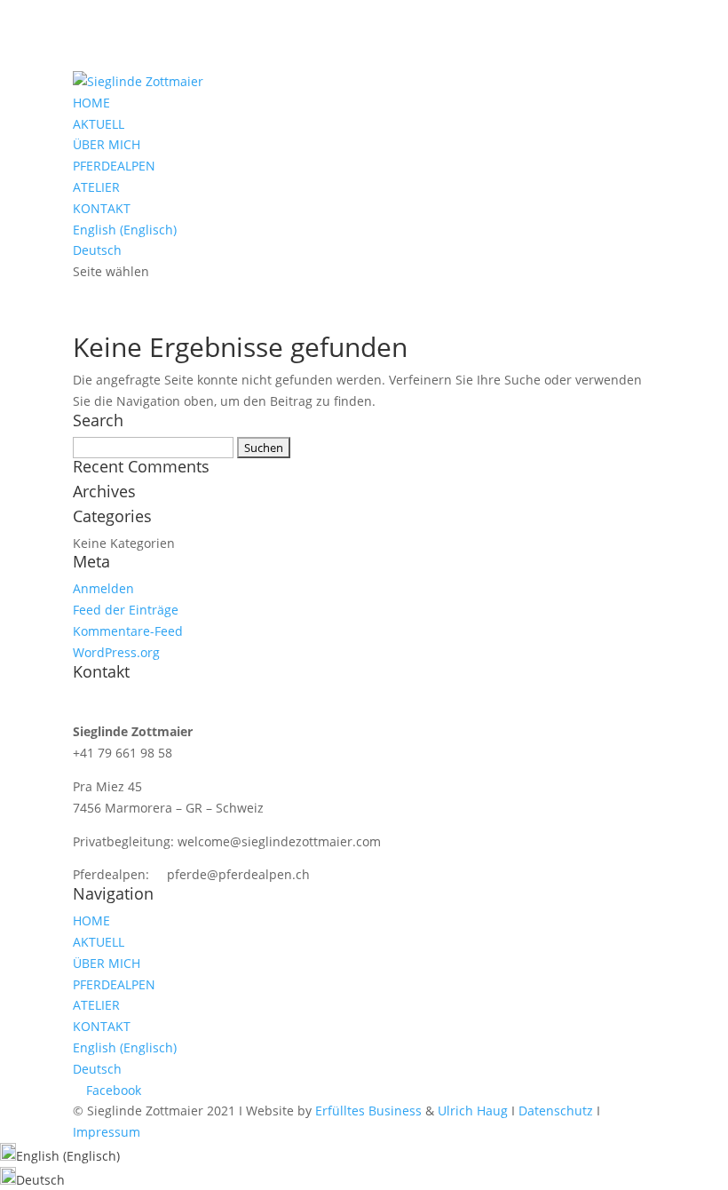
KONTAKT (102, 208)
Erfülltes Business (368, 1110)
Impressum (106, 1131)
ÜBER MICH (106, 144)
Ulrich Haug (473, 1110)
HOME (91, 102)
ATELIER (96, 186)
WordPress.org (116, 652)
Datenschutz (555, 1110)
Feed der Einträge (125, 609)
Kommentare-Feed (128, 631)
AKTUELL (98, 123)
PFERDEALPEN (114, 165)
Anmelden (103, 588)
